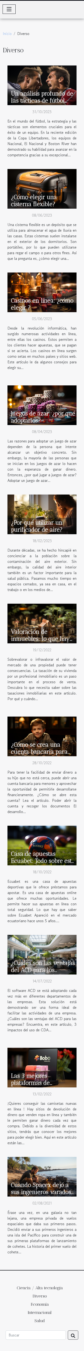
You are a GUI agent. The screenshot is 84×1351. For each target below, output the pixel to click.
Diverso (40, 1296)
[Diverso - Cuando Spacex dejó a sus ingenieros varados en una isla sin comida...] (42, 1176)
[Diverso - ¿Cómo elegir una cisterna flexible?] (42, 188)
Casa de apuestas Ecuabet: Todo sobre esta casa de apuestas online (43, 860)
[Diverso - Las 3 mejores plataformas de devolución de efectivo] (42, 1067)
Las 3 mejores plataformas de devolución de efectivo (40, 1082)
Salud (40, 1320)
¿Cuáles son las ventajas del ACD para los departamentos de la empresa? (43, 973)
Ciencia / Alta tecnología (40, 1287)
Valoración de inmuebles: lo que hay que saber (40, 638)
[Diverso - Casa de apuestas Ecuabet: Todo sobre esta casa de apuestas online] (42, 845)
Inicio (7, 33)
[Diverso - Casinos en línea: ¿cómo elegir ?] (42, 292)
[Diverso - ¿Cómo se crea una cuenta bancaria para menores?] (42, 736)
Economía (40, 1304)
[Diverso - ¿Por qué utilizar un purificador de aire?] (42, 514)
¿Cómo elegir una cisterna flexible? (34, 200)
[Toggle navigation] (9, 9)
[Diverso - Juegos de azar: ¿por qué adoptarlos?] (42, 404)
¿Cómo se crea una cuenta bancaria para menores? (39, 751)
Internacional (40, 1312)
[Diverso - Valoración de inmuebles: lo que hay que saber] (42, 623)
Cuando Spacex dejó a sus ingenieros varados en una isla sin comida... (42, 1191)
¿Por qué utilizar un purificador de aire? (37, 526)
